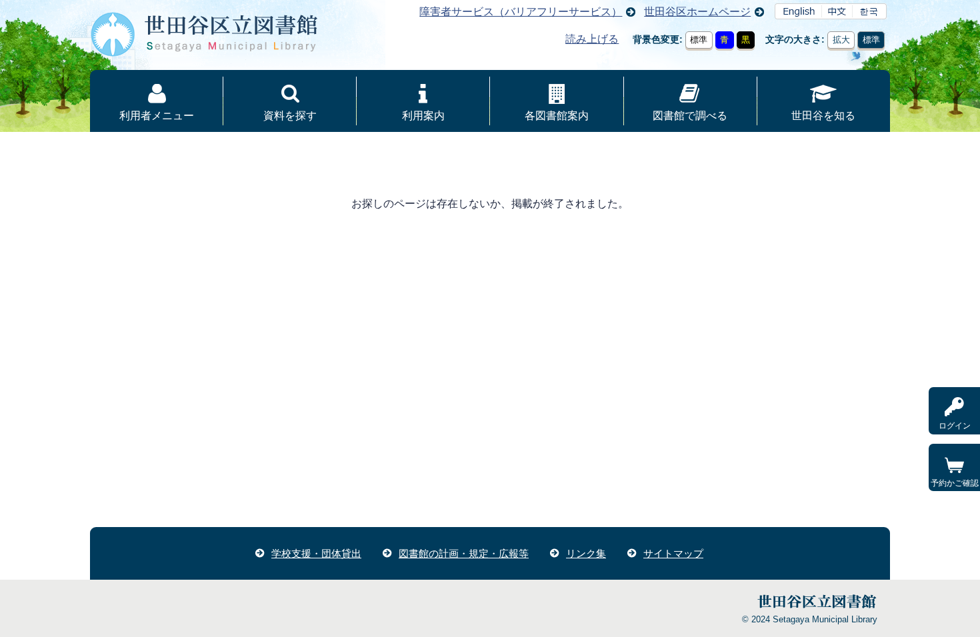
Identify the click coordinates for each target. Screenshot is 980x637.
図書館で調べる (690, 115)
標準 (698, 40)
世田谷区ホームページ (697, 11)
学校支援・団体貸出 (316, 553)
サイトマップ (673, 553)
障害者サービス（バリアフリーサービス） (520, 11)
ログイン (955, 425)
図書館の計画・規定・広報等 (464, 553)
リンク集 (586, 553)
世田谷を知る (823, 115)
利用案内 (423, 115)
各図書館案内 (557, 115)
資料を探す (290, 115)
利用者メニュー (156, 115)
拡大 (841, 40)
